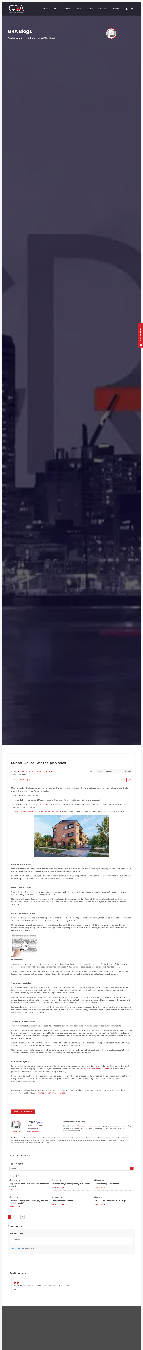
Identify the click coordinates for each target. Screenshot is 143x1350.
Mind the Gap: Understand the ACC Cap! (110, 1201)
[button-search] (132, 1168)
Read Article (15, 1189)
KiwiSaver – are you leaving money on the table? (71, 1184)
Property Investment (123, 771)
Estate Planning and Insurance (106, 1184)
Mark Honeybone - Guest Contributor (35, 771)
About (56, 9)
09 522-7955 (17, 1132)
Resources (102, 9)
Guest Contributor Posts (19, 1155)
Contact (116, 9)
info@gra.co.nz (34, 1132)
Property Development (105, 771)
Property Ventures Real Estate (95, 1068)
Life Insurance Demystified (62, 1201)
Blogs (79, 9)
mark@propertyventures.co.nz (51, 1093)
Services (67, 9)
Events (90, 9)
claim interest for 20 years (37, 804)
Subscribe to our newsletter (87, 1126)
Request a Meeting (23, 1112)
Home (45, 9)
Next (22, 1217)
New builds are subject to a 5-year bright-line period (38, 811)
